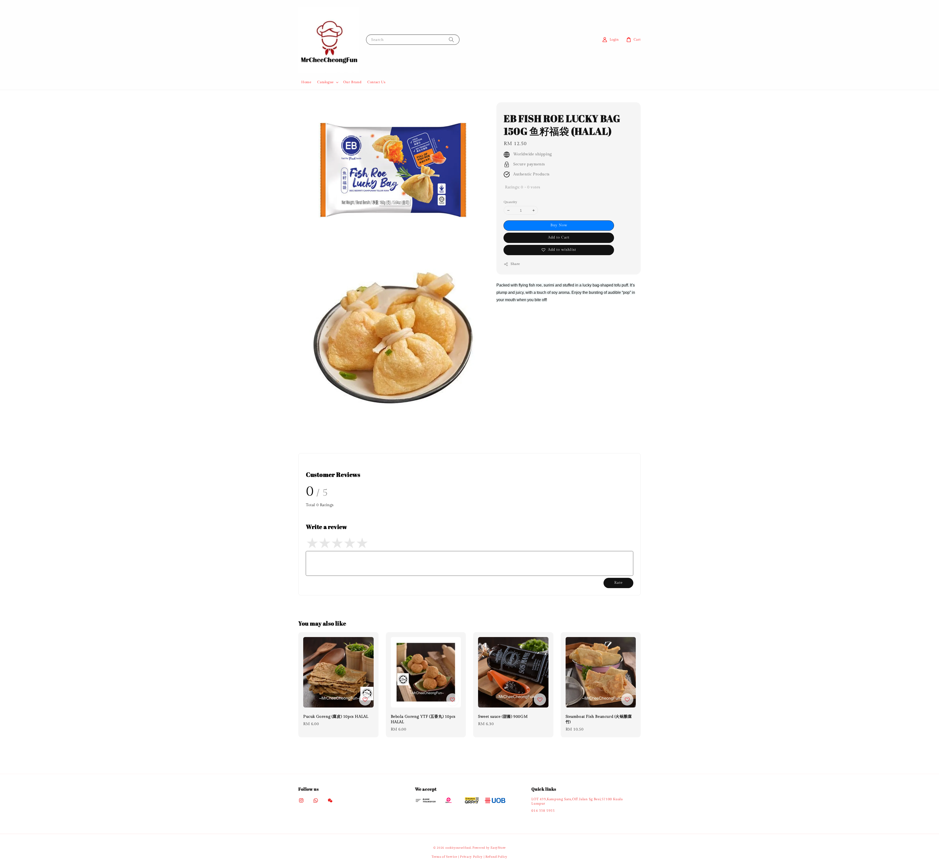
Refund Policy (496, 857)
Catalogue (325, 82)
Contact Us (376, 82)
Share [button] (515, 264)
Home (306, 82)
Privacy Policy (471, 857)
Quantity (510, 202)
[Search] (451, 39)
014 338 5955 (543, 811)
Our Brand (352, 82)
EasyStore (498, 848)
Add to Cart (559, 237)
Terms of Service (444, 857)
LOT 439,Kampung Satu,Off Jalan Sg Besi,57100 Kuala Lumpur (577, 801)
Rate (618, 583)
